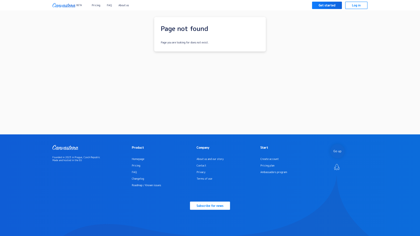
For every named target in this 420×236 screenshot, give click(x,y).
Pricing (96, 5)
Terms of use (204, 178)
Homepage (138, 159)
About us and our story (210, 159)
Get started (327, 5)
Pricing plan (267, 165)
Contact (201, 165)
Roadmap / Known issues (146, 185)
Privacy (201, 172)
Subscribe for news (210, 206)
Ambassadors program (273, 172)
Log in (356, 5)
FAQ (109, 5)
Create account (269, 159)
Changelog (138, 178)
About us (123, 5)
